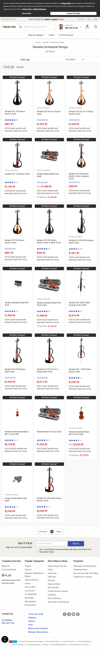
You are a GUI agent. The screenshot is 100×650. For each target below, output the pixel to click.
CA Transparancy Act (33, 645)
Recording (29, 598)
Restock (51, 580)
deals (47, 19)
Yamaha (45, 42)
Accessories (30, 605)
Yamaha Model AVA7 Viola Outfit (16, 499)
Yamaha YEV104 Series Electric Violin (14, 241)
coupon (54, 19)
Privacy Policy (66, 3)
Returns (31, 621)
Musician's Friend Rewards (85, 566)
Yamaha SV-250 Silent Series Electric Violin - (49, 499)
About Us (6, 566)
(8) (17, 120)
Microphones (30, 601)
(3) (81, 249)
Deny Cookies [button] (26, 13)
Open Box (52, 577)
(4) (49, 249)
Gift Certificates (54, 598)
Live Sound (29, 591)
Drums (27, 583)
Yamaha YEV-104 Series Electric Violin (15, 112)
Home (38, 42)
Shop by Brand (54, 584)
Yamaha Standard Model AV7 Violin (17, 303)
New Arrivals (53, 587)
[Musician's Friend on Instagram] (78, 614)
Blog (89, 19)
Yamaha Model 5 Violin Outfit (49, 432)
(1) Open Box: (42, 197)
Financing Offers (81, 569)
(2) (17, 311)
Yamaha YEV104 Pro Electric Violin (49, 112)
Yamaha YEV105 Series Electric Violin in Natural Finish (79, 176)
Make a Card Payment (38, 628)
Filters (23, 60)
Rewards (81, 19)
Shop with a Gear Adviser (58, 602)
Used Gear (52, 573)
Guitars (28, 566)
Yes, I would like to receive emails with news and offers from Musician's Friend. (65, 550)
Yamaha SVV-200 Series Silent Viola (15, 370)
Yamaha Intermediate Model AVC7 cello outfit (16, 433)
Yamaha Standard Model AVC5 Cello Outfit (79, 433)
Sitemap (45, 645)
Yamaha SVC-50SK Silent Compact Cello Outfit (79, 303)
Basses (28, 569)
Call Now (8, 621)
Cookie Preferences (39, 9)
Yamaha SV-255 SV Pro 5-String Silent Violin (48, 370)
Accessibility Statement (59, 645)
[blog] (11, 575)
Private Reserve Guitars (58, 591)
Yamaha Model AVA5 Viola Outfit (48, 175)
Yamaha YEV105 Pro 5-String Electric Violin (81, 112)
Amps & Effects (31, 580)
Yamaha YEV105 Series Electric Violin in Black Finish (49, 241)
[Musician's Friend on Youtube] (73, 614)
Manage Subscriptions (38, 632)
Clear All (19, 67)
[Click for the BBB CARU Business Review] (13, 641)
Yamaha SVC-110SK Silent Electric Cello (80, 370)
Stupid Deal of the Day (57, 566)
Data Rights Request (53, 641)
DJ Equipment (31, 594)
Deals (51, 35)
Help (95, 19)
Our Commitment (9, 569)
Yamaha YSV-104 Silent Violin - (17, 175)
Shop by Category (35, 35)
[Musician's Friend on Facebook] (64, 614)
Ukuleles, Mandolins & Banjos (34, 575)
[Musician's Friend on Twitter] (69, 614)
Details (24, 131)
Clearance (52, 595)
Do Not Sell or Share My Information (31, 641)
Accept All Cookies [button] (73, 13)
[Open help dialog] (4, 639)
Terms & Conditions (84, 641)
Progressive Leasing (82, 577)
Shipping (32, 617)
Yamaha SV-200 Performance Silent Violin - (81, 241)
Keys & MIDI (30, 587)
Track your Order (35, 614)
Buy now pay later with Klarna (86, 573)
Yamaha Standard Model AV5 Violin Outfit (49, 304)
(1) (17, 182)
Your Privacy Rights (17, 645)
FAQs (30, 625)
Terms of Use (27, 9)
